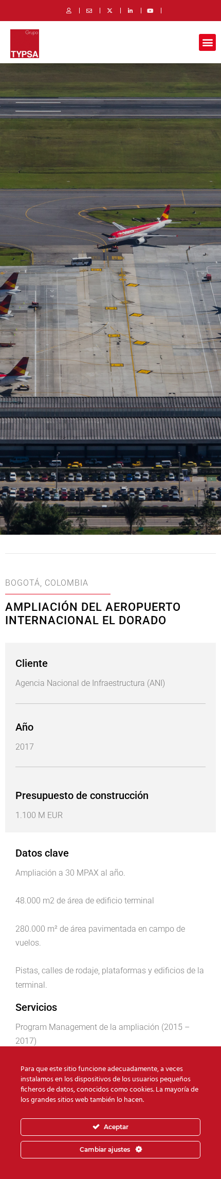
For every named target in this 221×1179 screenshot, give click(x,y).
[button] (207, 42)
